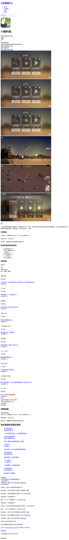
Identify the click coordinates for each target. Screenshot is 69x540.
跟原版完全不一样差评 (7, 332)
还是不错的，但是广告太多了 (9, 307)
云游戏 (6, 8)
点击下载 (3, 403)
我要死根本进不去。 (7, 357)
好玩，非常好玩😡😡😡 (8, 394)
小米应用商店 (5, 479)
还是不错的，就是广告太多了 (9, 345)
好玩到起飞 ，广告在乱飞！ (9, 294)
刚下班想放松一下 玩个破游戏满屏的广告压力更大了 (16, 382)
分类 (5, 12)
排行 (5, 10)
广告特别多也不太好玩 (7, 369)
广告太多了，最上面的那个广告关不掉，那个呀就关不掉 (17, 282)
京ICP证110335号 (12, 527)
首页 (5, 7)
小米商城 (11, 479)
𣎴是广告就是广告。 (7, 320)
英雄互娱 (17, 479)
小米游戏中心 (7, 3)
